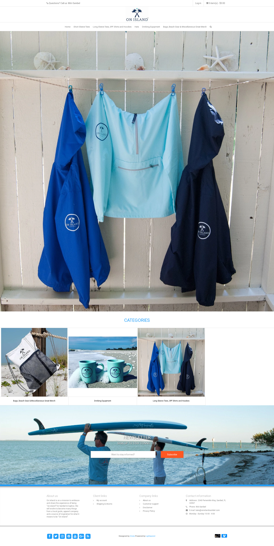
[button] (210, 26)
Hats (137, 27)
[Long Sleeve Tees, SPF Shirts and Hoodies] (171, 366)
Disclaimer (147, 507)
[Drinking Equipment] (103, 366)
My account (102, 500)
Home (67, 27)
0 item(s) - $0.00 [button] (216, 3)
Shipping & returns (104, 504)
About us (147, 500)
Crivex (132, 536)
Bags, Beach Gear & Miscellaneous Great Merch (185, 27)
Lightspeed (150, 536)
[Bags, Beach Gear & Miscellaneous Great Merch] (34, 366)
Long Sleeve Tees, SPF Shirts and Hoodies (112, 27)
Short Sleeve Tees (82, 27)
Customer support (151, 504)
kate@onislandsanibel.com (208, 510)
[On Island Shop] (137, 14)
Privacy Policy (149, 511)
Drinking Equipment (151, 27)
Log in (198, 3)
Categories (137, 320)
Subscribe (172, 454)
